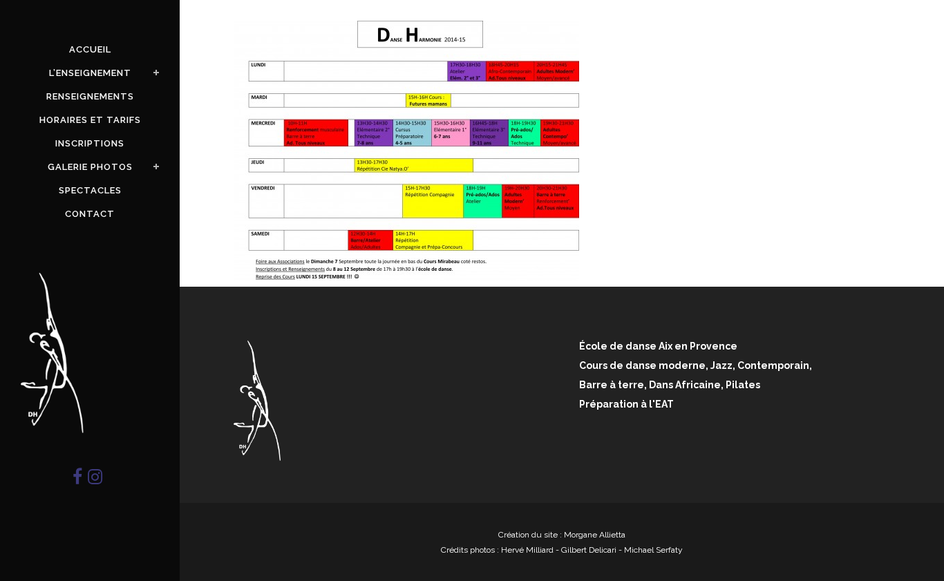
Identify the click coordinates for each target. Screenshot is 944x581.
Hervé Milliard (527, 550)
